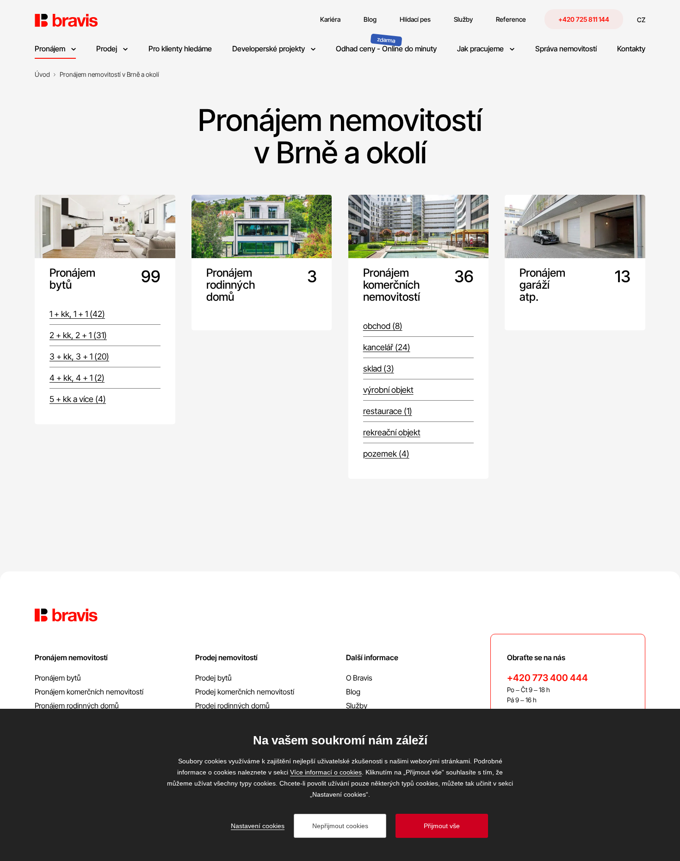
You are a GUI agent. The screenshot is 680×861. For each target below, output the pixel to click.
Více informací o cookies (326, 772)
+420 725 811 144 (583, 19)
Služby (356, 705)
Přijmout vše (442, 826)
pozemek (386, 453)
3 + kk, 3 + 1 (79, 356)
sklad (378, 368)
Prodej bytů (213, 677)
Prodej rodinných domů (232, 705)
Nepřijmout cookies (340, 826)
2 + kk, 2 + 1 (78, 335)
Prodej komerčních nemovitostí (244, 691)
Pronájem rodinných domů (230, 285)
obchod (382, 326)
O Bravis (359, 677)
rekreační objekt (391, 432)
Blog (353, 691)
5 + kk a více (77, 399)
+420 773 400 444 (547, 677)
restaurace (387, 411)
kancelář (386, 347)
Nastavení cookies (257, 826)
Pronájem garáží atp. (542, 285)
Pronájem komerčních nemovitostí (388, 285)
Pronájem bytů (72, 279)
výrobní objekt (388, 390)
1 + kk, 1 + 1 (77, 314)
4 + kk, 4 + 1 (77, 378)
